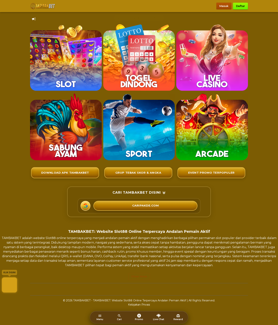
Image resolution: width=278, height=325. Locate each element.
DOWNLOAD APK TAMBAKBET (65, 172)
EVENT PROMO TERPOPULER (211, 172)
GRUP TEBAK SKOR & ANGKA (138, 172)
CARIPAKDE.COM (145, 205)
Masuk (223, 6)
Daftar (240, 6)
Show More (139, 276)
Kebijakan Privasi (139, 304)
